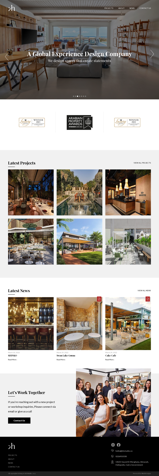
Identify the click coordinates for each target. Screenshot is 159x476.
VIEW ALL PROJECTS (142, 163)
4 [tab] (79, 96)
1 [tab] (73, 96)
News (132, 8)
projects (108, 8)
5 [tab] (81, 96)
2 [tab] (75, 96)
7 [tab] (85, 96)
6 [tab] (83, 96)
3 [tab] (77, 96)
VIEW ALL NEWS (144, 290)
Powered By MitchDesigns (142, 473)
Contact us (145, 8)
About (121, 8)
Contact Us (19, 420)
